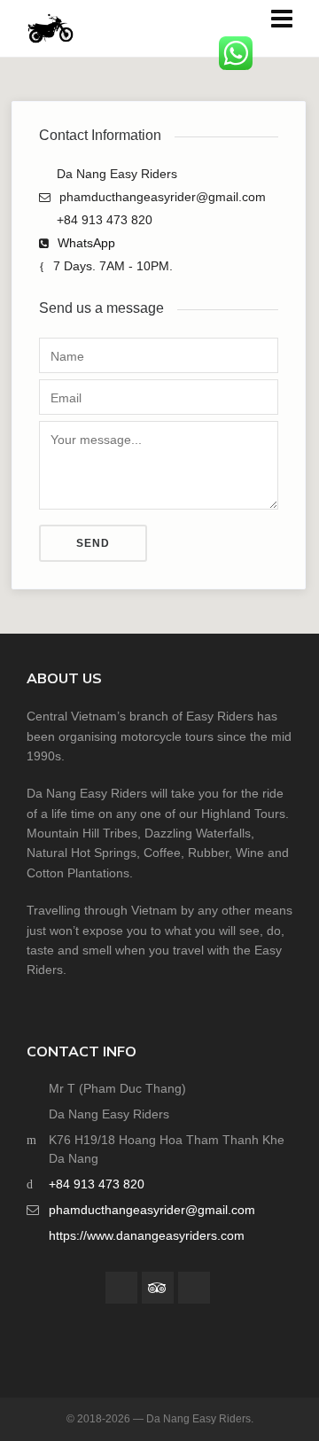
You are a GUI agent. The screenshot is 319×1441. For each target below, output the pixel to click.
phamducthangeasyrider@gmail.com (152, 1210)
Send (93, 543)
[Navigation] (281, 20)
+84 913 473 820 (96, 1184)
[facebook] (121, 1288)
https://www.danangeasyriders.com (147, 1235)
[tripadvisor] (158, 1288)
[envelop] (194, 1288)
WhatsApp (86, 243)
